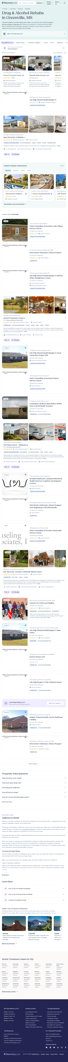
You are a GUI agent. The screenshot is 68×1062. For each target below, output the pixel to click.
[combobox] (27, 3)
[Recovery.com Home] (9, 3)
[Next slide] (61, 72)
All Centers (4, 8)
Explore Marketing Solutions (53, 1036)
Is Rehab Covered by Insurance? (13, 1038)
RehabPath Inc (35, 1054)
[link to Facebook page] (65, 1047)
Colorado (32, 933)
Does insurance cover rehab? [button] (12, 778)
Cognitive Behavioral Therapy (34, 1016)
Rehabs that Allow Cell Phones (34, 1027)
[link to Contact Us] (46, 1047)
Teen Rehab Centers (52, 1018)
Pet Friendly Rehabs (31, 1025)
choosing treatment (29, 829)
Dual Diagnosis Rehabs (53, 1020)
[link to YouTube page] (54, 1047)
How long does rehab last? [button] (11, 788)
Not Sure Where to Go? (11, 1008)
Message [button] (16, 154)
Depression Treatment (53, 1014)
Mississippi (20, 8)
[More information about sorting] (65, 53)
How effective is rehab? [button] (10, 792)
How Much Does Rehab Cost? (12, 1042)
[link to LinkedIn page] (50, 1047)
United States (13, 8)
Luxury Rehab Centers (32, 1012)
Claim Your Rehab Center (53, 1034)
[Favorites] (64, 3)
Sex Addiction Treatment (54, 1025)
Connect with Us (51, 1044)
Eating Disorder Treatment (54, 1012)
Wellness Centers (30, 1022)
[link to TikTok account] (58, 1047)
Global (29, 170)
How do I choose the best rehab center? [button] (15, 797)
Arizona (5, 933)
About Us (48, 1038)
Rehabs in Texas (8, 1018)
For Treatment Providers (53, 1031)
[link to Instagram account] (62, 1047)
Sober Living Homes (31, 1018)
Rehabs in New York (9, 1016)
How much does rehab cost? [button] (11, 783)
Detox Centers (30, 1014)
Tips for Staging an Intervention (13, 1040)
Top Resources (8, 1031)
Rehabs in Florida (8, 1012)
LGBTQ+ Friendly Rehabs (32, 1020)
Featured (7, 170)
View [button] (5, 154)
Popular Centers (31, 1008)
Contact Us (49, 1040)
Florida (23, 170)
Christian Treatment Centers (55, 1027)
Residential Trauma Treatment (55, 1022)
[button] (13, 52)
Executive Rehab (51, 1016)
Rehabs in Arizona (9, 1020)
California (15, 170)
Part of (13, 320)
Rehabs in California (9, 1014)
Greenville (15, 214)
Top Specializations (53, 1008)
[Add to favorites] (25, 93)
